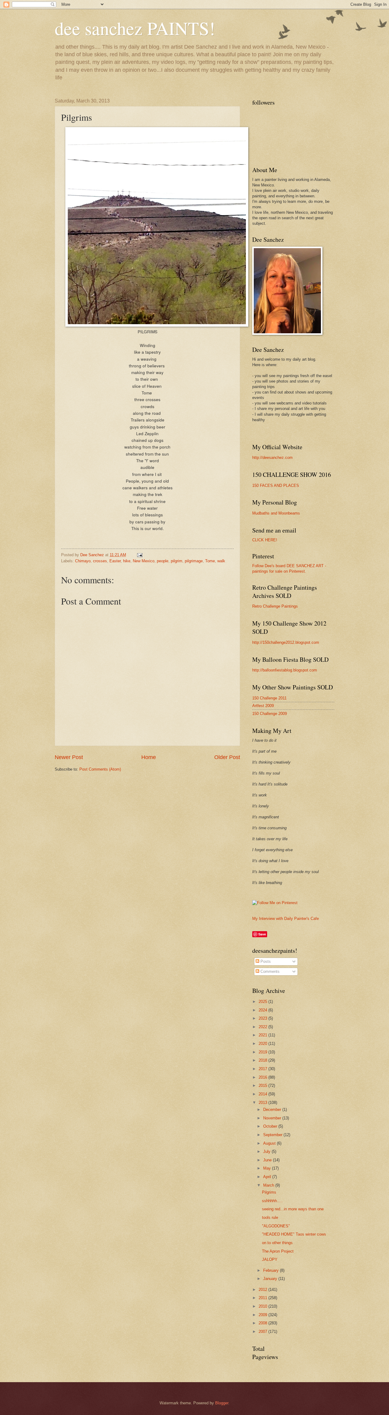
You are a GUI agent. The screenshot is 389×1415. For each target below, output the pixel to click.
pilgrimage (194, 561)
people (162, 561)
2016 (263, 1077)
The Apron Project (278, 1251)
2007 (263, 1331)
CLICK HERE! (264, 540)
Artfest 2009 (263, 705)
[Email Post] (139, 555)
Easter (115, 561)
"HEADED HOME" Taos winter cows (294, 1234)
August (270, 1143)
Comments (269, 971)
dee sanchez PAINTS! (135, 28)
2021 (263, 1035)
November (272, 1118)
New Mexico (143, 561)
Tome (210, 561)
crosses (100, 561)
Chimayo (83, 561)
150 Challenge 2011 (269, 698)
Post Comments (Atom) (100, 769)
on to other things (277, 1242)
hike (126, 561)
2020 (263, 1043)
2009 (263, 1315)
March (269, 1185)
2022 (263, 1027)
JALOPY (269, 1259)
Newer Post (69, 757)
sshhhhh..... (272, 1200)
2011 (263, 1297)
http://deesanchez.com (272, 457)
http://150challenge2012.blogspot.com (285, 642)
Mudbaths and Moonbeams (276, 513)
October (270, 1126)
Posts (265, 961)
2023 (263, 1018)
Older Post (227, 757)
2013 (263, 1102)
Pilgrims (269, 1192)
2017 (263, 1068)
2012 (263, 1289)
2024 (263, 1010)
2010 (263, 1306)
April (267, 1176)
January (270, 1278)
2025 (263, 1001)
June (268, 1160)
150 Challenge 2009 (269, 713)
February (271, 1270)
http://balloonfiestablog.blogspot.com (284, 670)
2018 (263, 1060)
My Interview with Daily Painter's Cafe (285, 918)
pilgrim (176, 561)
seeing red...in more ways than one (293, 1209)
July (267, 1151)
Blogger (221, 1403)
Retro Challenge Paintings (275, 606)
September (273, 1134)
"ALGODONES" (276, 1226)
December (272, 1109)
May (267, 1168)
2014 (263, 1094)
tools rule (270, 1217)
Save (262, 934)
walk (221, 561)
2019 (263, 1052)
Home (148, 757)
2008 (263, 1323)
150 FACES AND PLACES (275, 485)
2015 (263, 1085)
